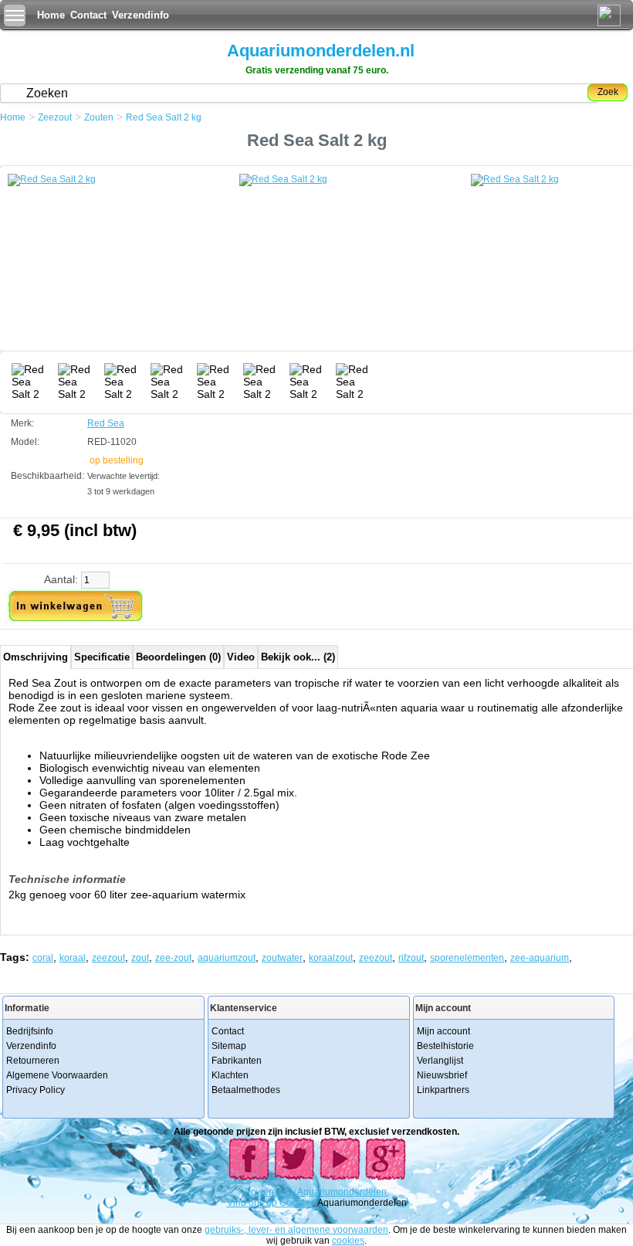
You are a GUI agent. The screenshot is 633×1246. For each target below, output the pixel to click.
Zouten (98, 117)
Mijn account (443, 1031)
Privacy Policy (35, 1090)
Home (51, 15)
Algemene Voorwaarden (57, 1075)
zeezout (108, 957)
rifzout (411, 957)
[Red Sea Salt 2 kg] (123, 266)
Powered (265, 1192)
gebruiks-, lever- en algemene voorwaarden (296, 1229)
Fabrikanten (237, 1060)
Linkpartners (443, 1090)
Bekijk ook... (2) (298, 657)
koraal (72, 957)
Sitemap (229, 1046)
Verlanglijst (440, 1060)
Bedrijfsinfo (29, 1031)
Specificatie (102, 657)
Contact (88, 15)
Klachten (230, 1075)
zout (140, 957)
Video (241, 657)
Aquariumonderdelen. (343, 1192)
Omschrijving (35, 657)
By (291, 1192)
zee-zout (173, 957)
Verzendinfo (140, 15)
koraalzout (331, 957)
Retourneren (32, 1060)
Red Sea (105, 423)
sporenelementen (467, 957)
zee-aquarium (539, 957)
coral (42, 957)
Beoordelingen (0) (178, 657)
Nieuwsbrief (442, 1075)
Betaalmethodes (246, 1090)
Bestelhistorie (445, 1046)
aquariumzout (227, 957)
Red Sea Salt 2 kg (163, 117)
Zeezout (55, 117)
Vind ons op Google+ (271, 1202)
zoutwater (282, 957)
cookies (348, 1240)
